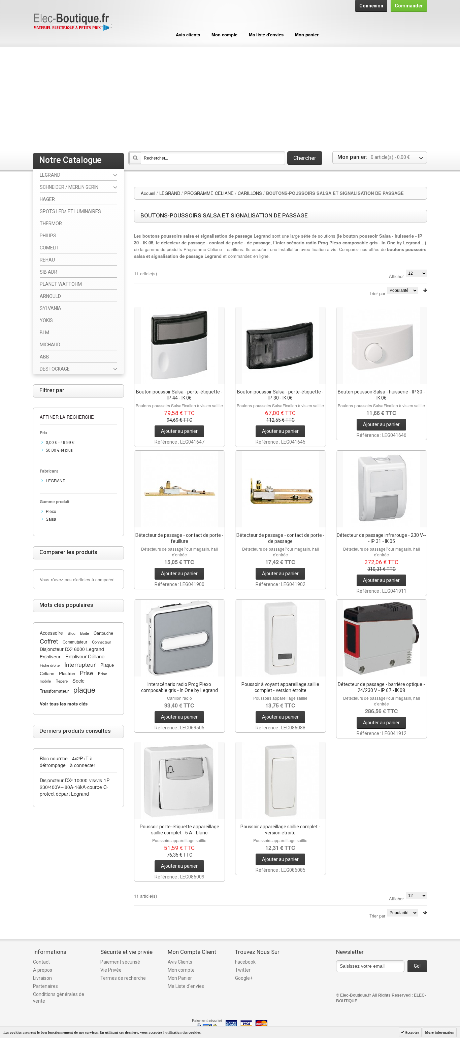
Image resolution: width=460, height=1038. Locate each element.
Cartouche (103, 633)
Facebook (245, 962)
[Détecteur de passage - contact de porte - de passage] (280, 489)
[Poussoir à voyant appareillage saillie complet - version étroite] (280, 638)
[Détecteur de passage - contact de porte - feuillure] (179, 489)
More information (439, 1032)
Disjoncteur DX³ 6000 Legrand (72, 649)
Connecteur (101, 642)
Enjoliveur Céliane (84, 656)
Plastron (67, 673)
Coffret (49, 640)
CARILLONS (250, 193)
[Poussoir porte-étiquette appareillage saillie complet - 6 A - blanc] (179, 780)
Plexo (51, 511)
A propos (42, 970)
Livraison (42, 978)
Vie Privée (111, 970)
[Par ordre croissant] (425, 290)
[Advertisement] (230, 97)
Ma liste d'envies (266, 34)
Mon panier (307, 34)
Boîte (84, 633)
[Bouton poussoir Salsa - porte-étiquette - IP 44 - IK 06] (179, 345)
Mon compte (224, 34)
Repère (62, 681)
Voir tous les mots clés (64, 703)
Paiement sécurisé (120, 962)
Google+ (244, 978)
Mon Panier (180, 978)
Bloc (71, 633)
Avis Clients (180, 962)
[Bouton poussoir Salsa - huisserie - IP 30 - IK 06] (381, 345)
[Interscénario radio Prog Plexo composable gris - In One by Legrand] (179, 638)
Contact (41, 962)
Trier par (377, 293)
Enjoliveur (50, 656)
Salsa (51, 519)
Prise (86, 672)
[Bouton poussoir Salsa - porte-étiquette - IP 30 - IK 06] (280, 345)
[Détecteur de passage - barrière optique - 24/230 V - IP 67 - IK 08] (381, 638)
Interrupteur (80, 664)
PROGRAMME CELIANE (209, 193)
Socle (78, 680)
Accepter (411, 1032)
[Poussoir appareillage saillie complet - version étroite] (280, 780)
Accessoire (51, 632)
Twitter (243, 970)
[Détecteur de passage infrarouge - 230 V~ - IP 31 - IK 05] (381, 489)
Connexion (371, 5)
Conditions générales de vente (58, 998)
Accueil (148, 193)
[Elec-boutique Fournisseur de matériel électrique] (72, 22)
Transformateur (54, 691)
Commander (409, 5)
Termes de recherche (123, 978)
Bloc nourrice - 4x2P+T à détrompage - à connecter (67, 761)
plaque (84, 689)
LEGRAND (169, 193)
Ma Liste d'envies (186, 986)
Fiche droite (50, 665)
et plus (59, 450)
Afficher (396, 276)
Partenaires (45, 986)
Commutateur (75, 642)
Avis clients (188, 34)
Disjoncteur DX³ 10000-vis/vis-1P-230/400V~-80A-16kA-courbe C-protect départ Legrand (75, 787)
